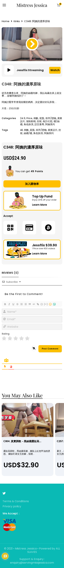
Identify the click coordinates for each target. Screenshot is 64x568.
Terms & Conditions (16, 501)
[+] (46, 304)
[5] (27, 338)
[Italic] (9, 304)
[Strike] (17, 304)
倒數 (35, 118)
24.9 (22, 118)
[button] (32, 44)
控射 (39, 121)
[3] (16, 338)
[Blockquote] (29, 304)
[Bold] (5, 304)
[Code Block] (34, 304)
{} (42, 304)
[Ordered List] (21, 304)
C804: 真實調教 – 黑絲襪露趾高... (22, 441)
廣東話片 (52, 130)
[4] (21, 338)
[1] (4, 338)
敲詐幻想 (47, 121)
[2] (10, 338)
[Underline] (13, 304)
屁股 (41, 118)
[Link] (38, 304)
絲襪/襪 (28, 133)
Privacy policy (12, 506)
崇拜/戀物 (50, 118)
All (21, 130)
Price (29, 118)
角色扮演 (28, 124)
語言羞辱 (39, 124)
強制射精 (31, 121)
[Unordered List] (25, 304)
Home (5, 21)
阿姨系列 (50, 124)
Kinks (17, 21)
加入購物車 (32, 184)
